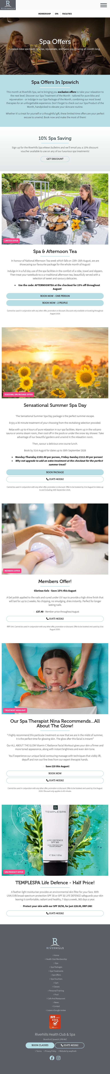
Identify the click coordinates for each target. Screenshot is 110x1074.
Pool (56, 994)
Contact (56, 1006)
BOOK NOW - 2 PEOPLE (55, 303)
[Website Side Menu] (104, 5)
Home (56, 955)
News (56, 1002)
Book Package (55, 472)
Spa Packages (56, 967)
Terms (39, 1051)
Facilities (67, 13)
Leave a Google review (56, 1010)
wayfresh (72, 1051)
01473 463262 (56, 479)
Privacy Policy (50, 1051)
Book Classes (40, 1045)
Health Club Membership (56, 959)
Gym (56, 982)
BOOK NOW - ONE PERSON (55, 296)
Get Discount (55, 159)
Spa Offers (56, 975)
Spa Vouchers (56, 979)
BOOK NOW (55, 773)
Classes (56, 986)
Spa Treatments (56, 971)
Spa (56, 13)
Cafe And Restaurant (56, 998)
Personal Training (56, 990)
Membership (44, 13)
